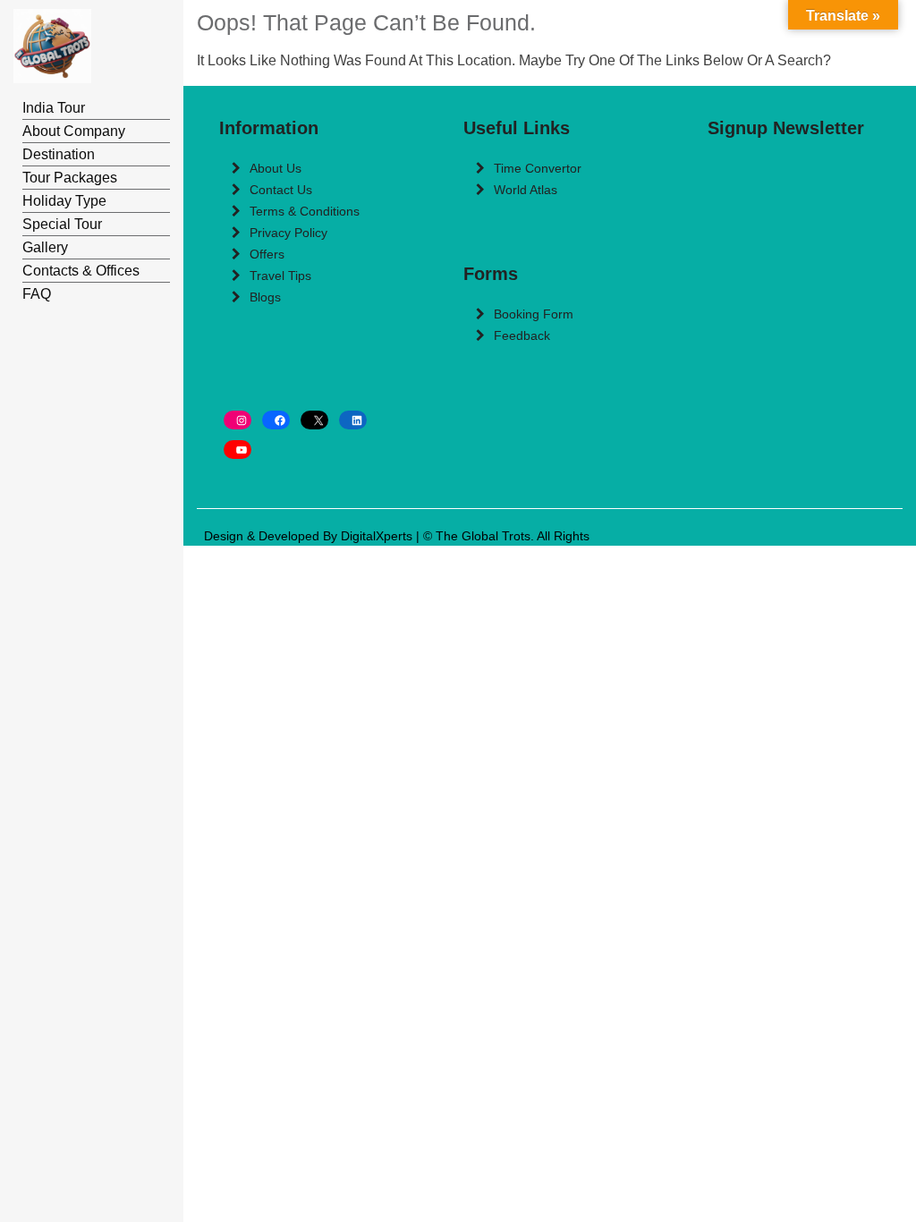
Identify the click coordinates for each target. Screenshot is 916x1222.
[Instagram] (237, 420)
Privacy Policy (288, 232)
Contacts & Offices (81, 270)
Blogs (265, 297)
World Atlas (525, 189)
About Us (275, 168)
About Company (73, 131)
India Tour (53, 107)
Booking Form (533, 314)
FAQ (36, 293)
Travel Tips (280, 275)
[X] (314, 420)
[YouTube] (237, 449)
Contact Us (281, 189)
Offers (267, 254)
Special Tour (62, 224)
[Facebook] (276, 420)
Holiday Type (64, 200)
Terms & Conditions (305, 211)
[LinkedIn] (353, 420)
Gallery (45, 247)
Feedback (522, 335)
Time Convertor (537, 168)
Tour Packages (69, 177)
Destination (58, 154)
